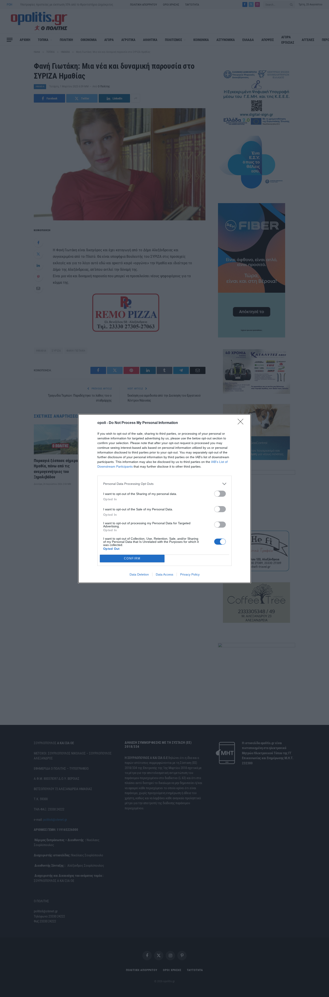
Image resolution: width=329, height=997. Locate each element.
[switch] (220, 494)
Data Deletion (139, 574)
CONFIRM (132, 558)
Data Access (164, 574)
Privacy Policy (190, 574)
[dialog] (164, 498)
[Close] (242, 423)
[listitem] (164, 483)
